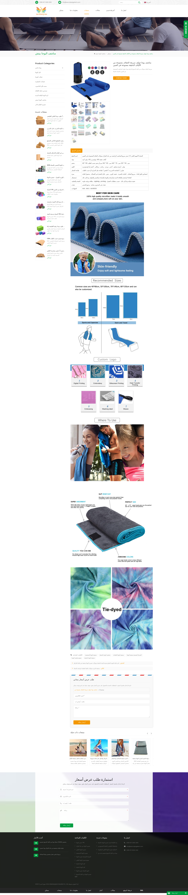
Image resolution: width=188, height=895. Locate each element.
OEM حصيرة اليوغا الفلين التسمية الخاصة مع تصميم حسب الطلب (56, 238)
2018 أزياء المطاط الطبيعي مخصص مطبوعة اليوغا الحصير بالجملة (56, 165)
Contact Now (121, 78)
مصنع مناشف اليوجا (76, 658)
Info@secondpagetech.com (71, 2)
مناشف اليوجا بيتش (103, 54)
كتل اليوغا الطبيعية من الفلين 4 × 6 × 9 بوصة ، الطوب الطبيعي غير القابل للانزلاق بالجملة (56, 153)
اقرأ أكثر (49, 123)
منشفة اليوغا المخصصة (91, 655)
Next (151, 732)
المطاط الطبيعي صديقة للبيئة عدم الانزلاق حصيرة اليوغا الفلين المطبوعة (116, 850)
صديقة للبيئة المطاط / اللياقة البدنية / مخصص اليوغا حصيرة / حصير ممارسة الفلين (56, 251)
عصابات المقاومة (40, 82)
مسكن (61, 10)
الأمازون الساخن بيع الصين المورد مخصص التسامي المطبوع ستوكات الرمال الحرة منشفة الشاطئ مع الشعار (90, 758)
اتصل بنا (123, 10)
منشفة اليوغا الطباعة (118, 655)
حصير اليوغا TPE (80, 843)
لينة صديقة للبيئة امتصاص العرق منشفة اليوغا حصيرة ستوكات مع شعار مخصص (153, 758)
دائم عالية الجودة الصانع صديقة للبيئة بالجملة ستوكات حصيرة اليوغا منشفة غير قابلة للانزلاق (96, 663)
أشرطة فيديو (111, 10)
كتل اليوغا (38, 72)
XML (141, 890)
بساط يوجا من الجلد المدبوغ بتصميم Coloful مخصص (53, 842)
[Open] (186, 29)
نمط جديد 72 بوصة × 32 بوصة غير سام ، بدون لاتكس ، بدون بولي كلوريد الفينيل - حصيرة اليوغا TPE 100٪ (56, 177)
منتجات (86, 10)
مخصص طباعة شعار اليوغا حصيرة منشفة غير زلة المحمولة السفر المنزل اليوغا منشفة (111, 758)
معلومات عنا (74, 10)
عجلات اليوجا (38, 77)
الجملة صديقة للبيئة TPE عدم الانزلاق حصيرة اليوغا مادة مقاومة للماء (56, 214)
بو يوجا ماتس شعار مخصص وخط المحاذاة (50, 854)
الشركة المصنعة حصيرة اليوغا (83, 857)
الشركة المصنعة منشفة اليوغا (134, 655)
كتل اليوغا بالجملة (80, 864)
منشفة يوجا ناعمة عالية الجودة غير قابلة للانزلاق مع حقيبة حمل (132, 758)
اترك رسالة (174, 893)
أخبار (100, 890)
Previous (147, 732)
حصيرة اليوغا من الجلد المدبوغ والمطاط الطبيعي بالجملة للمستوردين (115, 846)
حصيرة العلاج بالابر (40, 105)
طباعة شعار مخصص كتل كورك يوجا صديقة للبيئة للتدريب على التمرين (56, 128)
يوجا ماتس (38, 68)
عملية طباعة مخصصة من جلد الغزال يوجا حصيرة (52, 848)
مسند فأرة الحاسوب (41, 86)
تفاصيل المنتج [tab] (76, 150)
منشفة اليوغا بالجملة (89, 658)
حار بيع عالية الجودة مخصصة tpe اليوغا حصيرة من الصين (56, 202)
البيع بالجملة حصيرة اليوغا (82, 871)
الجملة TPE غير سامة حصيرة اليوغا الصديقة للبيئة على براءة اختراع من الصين (56, 190)
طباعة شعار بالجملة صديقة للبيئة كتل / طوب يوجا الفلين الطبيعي (56, 116)
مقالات (98, 10)
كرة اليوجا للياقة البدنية (41, 95)
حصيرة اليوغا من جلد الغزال (83, 846)
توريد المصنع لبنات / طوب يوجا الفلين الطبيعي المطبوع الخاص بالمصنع (56, 141)
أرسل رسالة (81, 722)
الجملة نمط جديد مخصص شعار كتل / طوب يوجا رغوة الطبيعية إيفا (56, 226)
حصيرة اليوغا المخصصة (82, 853)
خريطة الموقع (127, 890)
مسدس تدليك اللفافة (41, 91)
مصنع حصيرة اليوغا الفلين (82, 860)
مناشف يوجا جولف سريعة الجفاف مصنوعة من (86, 690)
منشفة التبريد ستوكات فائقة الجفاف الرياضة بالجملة (87, 668)
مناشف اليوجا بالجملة (105, 655)
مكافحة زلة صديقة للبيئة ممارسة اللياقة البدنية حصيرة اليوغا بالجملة (115, 843)
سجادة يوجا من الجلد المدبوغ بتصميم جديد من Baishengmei (113, 853)
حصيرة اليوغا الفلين (81, 850)
